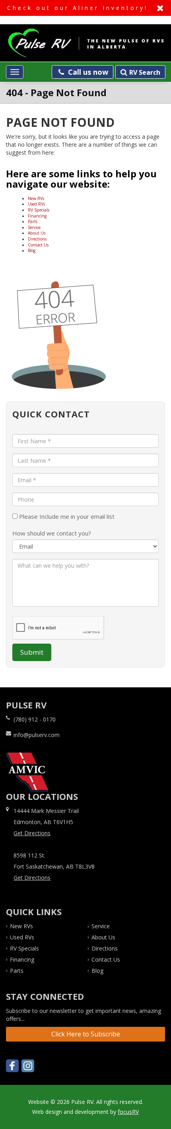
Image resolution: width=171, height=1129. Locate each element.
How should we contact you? (51, 533)
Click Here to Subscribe (85, 1034)
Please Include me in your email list (66, 516)
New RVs (36, 198)
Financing (37, 216)
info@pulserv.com (37, 735)
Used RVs (36, 204)
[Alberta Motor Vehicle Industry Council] (27, 772)
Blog (31, 250)
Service (34, 227)
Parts (32, 221)
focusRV (128, 1111)
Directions (37, 239)
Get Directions (32, 833)
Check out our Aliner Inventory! (85, 8)
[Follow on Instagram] (27, 1065)
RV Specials (38, 210)
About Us (36, 233)
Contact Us (38, 245)
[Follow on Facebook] (12, 1065)
